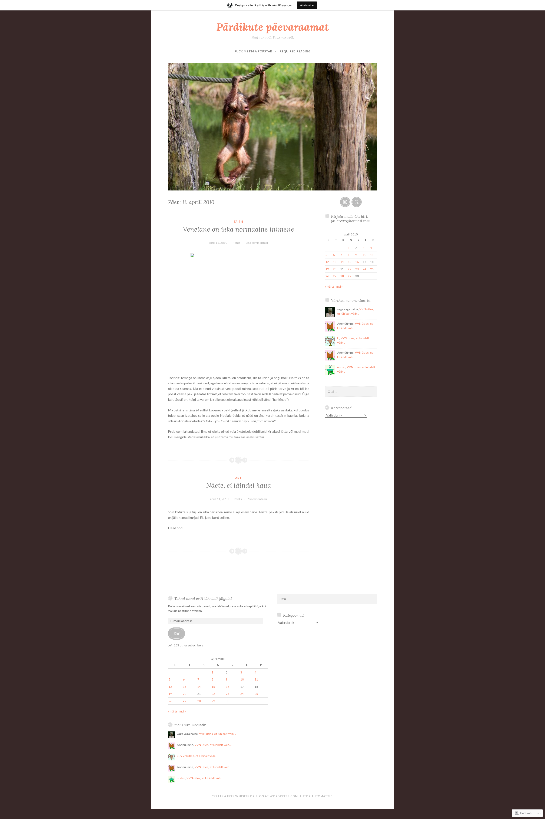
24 (364, 269)
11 (372, 255)
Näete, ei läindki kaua (238, 485)
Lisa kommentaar (257, 242)
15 (349, 262)
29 (349, 276)
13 (334, 262)
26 (327, 276)
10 (364, 255)
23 (357, 269)
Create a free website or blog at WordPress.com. (255, 796)
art (238, 478)
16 (357, 262)
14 (342, 262)
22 (349, 269)
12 (327, 262)
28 (342, 276)
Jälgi (176, 633)
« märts (329, 286)
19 (327, 269)
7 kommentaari (257, 499)
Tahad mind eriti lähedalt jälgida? (203, 598)
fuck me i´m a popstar (253, 51)
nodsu (341, 367)
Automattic (322, 796)
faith (238, 221)
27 (334, 276)
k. (338, 338)
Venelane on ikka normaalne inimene (238, 229)
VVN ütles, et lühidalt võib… (217, 733)
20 (334, 269)
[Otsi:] (351, 392)
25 (372, 269)
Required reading (295, 51)
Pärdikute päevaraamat (272, 26)
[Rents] (345, 202)
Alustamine (307, 5)
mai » (339, 286)
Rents (236, 242)
